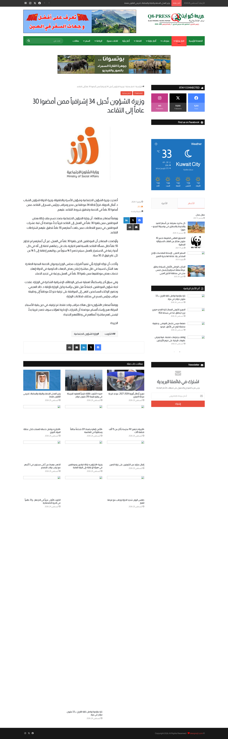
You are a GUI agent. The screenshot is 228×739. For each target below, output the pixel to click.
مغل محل (200, 214)
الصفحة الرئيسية (196, 41)
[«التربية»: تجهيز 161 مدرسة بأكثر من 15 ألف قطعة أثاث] (125, 415)
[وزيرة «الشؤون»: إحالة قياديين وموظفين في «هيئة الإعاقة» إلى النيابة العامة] (83, 451)
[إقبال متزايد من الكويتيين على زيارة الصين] (125, 451)
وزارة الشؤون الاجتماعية (85, 333)
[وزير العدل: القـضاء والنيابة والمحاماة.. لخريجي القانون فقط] (41, 380)
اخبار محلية (179, 41)
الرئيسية (139, 86)
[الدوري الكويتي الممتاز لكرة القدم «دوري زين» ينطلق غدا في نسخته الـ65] (196, 314)
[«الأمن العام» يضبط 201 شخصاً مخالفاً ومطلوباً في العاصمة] (83, 415)
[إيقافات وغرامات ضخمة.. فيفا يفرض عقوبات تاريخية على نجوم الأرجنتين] (196, 341)
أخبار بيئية (126, 41)
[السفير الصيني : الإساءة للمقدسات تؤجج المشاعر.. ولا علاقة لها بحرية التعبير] (196, 257)
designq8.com (196, 733)
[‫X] (133, 220)
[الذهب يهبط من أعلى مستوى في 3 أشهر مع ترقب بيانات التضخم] (41, 451)
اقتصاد (139, 41)
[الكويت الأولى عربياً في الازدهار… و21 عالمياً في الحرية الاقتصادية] (41, 486)
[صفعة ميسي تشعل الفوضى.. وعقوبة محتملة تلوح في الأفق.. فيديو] (196, 327)
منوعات (165, 41)
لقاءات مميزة (112, 41)
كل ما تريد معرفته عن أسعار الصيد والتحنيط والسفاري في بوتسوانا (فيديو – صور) (168, 226)
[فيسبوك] (139, 220)
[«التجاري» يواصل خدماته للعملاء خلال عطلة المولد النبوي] (41, 415)
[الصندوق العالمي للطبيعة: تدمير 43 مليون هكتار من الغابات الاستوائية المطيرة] (196, 242)
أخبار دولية (152, 41)
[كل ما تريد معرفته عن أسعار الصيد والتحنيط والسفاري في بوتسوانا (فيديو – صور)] (196, 227)
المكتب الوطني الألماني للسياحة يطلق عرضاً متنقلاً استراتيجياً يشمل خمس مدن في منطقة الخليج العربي (169, 269)
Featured (139, 93)
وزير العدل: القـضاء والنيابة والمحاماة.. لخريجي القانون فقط (147, 3)
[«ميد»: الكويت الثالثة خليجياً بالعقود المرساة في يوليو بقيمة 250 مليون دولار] (83, 380)
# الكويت (109, 333)
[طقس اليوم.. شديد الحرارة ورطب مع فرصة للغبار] (125, 486)
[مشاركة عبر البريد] (136, 227)
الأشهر (191, 203)
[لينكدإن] (126, 220)
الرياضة (99, 41)
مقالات (76, 41)
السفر (87, 41)
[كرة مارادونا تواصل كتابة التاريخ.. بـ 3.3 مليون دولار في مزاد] (83, 592)
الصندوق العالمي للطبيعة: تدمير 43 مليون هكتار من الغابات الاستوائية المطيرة (170, 241)
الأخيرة (164, 203)
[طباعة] (130, 227)
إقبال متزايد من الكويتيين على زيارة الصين (126, 464)
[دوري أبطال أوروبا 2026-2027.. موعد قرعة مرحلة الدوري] (125, 380)
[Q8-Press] (176, 19)
